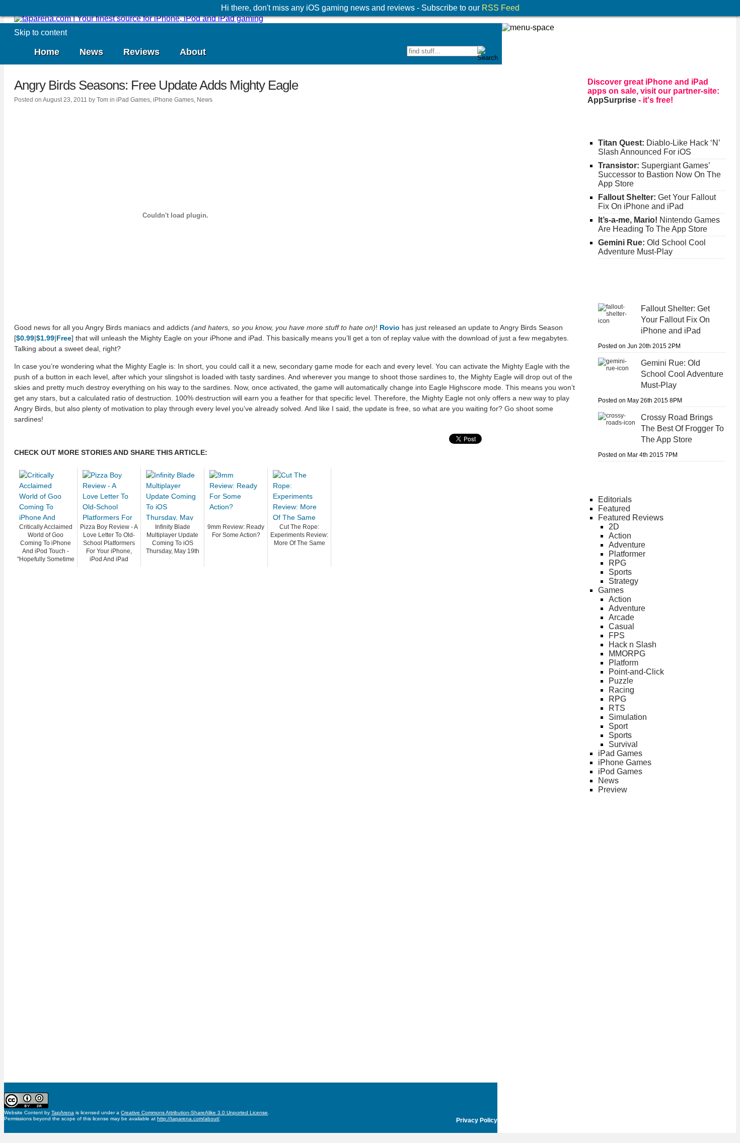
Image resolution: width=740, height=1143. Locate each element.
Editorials (615, 499)
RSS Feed (501, 8)
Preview (612, 789)
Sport (618, 726)
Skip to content (40, 32)
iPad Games (133, 99)
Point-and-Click (636, 671)
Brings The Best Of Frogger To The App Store (682, 428)
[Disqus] (294, 693)
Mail (398, 55)
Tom (102, 99)
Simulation (628, 717)
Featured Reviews (630, 517)
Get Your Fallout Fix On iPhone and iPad (657, 202)
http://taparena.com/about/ (188, 1118)
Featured (614, 508)
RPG (617, 563)
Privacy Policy (476, 1120)
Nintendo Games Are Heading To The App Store (659, 224)
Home (46, 52)
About (193, 52)
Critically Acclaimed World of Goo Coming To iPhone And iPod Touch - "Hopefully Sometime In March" (46, 543)
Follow (347, 55)
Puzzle (621, 681)
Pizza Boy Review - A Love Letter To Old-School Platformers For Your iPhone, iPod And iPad (109, 543)
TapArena (62, 1112)
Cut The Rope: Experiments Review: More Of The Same (299, 535)
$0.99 (25, 338)
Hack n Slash (632, 644)
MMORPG (627, 653)
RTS (617, 708)
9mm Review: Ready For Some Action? (235, 531)
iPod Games (620, 771)
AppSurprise (611, 100)
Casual (621, 626)
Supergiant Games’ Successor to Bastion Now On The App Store (659, 174)
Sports (620, 572)
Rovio (390, 327)
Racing (621, 690)
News (91, 52)
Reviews (141, 52)
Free (63, 338)
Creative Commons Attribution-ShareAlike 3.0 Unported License (194, 1112)
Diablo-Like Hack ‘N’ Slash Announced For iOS (659, 147)
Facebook (364, 55)
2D (614, 526)
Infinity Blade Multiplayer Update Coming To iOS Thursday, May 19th (172, 539)
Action (620, 535)
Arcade (621, 617)
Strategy (623, 581)
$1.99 (45, 338)
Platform (623, 662)
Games (611, 590)
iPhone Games (173, 99)
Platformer (627, 554)
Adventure (627, 545)
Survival (623, 744)
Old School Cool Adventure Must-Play (652, 247)
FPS (617, 635)
